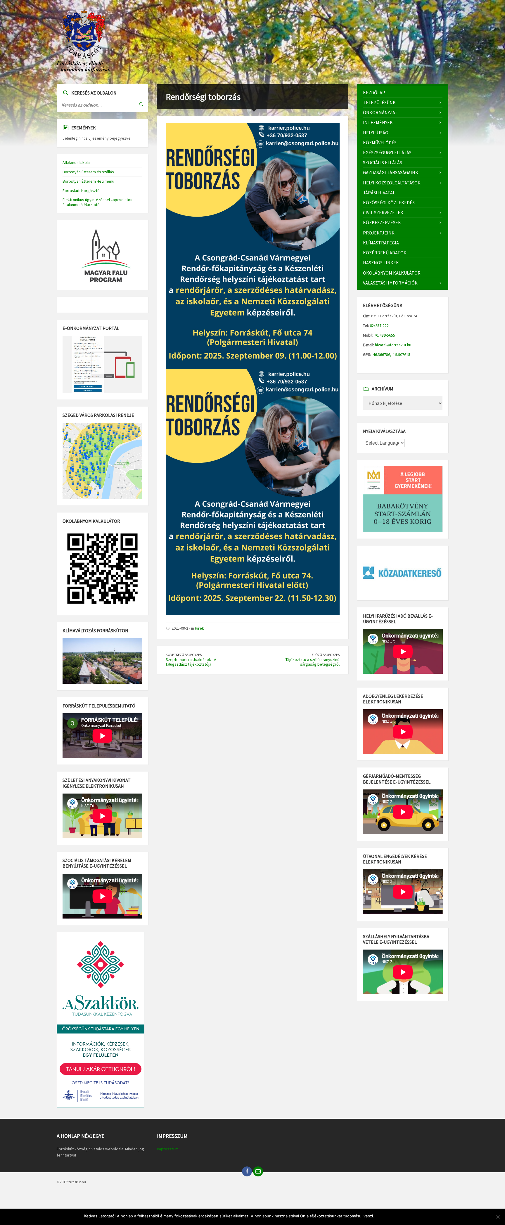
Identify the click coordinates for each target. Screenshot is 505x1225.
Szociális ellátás (382, 162)
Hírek (199, 628)
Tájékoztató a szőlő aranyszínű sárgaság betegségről (313, 662)
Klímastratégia (381, 243)
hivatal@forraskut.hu (393, 344)
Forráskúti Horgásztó (81, 190)
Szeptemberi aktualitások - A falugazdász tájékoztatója (191, 662)
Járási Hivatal (379, 193)
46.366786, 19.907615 (391, 354)
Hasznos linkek (381, 262)
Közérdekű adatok (385, 253)
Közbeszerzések (382, 222)
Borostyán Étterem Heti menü (88, 181)
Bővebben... (410, 1216)
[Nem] (498, 1217)
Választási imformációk (390, 283)
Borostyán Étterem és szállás (88, 171)
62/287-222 (379, 325)
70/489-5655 (384, 335)
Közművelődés (380, 142)
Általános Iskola (76, 162)
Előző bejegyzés (326, 654)
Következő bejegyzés (184, 654)
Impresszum (168, 1149)
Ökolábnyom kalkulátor (392, 273)
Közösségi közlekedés (389, 202)
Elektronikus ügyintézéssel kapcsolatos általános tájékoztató (97, 202)
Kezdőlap (374, 92)
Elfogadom (386, 1216)
